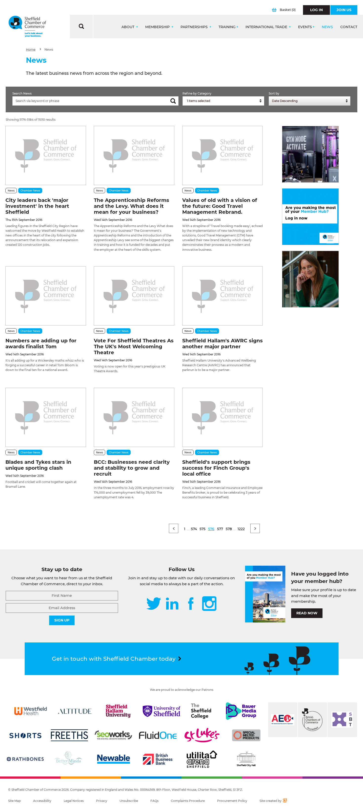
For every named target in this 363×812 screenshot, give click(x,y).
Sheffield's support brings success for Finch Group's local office (216, 468)
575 (202, 529)
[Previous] (173, 528)
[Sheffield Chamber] (27, 26)
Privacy (101, 801)
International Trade (266, 27)
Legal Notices (74, 801)
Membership (158, 27)
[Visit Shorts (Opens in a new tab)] (25, 735)
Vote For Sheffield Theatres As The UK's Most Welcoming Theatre (134, 346)
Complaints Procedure (188, 801)
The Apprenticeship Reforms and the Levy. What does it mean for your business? (131, 206)
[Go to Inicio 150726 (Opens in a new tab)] (310, 279)
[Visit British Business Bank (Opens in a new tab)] (158, 759)
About (128, 27)
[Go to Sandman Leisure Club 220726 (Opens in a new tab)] (310, 154)
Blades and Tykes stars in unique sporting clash (38, 465)
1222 (241, 529)
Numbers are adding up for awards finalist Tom (41, 343)
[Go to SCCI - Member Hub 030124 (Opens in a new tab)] (310, 216)
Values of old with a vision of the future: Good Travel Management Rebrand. (219, 206)
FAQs (154, 801)
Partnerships (195, 27)
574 (194, 529)
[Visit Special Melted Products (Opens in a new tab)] (246, 735)
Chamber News (30, 190)
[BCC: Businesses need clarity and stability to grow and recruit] (134, 417)
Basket (288, 10)
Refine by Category (196, 93)
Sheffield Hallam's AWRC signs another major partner (222, 343)
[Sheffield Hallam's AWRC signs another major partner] (222, 296)
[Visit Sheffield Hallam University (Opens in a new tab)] (118, 711)
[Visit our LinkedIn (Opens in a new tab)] (172, 604)
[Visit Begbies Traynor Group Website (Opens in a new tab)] (312, 719)
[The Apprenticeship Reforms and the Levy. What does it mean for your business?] (134, 155)
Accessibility (42, 801)
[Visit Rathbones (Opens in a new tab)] (25, 759)
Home (31, 49)
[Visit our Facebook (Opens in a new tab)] (191, 604)
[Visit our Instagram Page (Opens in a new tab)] (209, 604)
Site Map (14, 801)
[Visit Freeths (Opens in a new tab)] (69, 735)
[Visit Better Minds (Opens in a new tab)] (69, 759)
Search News (22, 93)
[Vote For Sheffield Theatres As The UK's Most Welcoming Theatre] (134, 296)
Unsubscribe (129, 801)
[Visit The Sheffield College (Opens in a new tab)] (201, 711)
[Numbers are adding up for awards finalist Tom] (45, 296)
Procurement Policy (232, 801)
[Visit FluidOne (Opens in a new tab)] (158, 735)
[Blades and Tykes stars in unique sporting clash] (45, 417)
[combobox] (223, 101)
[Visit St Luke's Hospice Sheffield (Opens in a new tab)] (202, 735)
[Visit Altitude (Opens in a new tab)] (75, 711)
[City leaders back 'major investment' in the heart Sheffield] (45, 155)
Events (305, 27)
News (327, 27)
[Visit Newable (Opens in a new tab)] (113, 759)
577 (220, 529)
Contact (348, 27)
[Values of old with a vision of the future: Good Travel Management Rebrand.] (222, 155)
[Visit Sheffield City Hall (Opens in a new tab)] (246, 759)
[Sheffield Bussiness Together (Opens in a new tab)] (342, 719)
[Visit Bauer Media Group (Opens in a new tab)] (241, 711)
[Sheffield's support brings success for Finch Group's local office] (222, 417)
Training (227, 27)
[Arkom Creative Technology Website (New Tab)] (284, 801)
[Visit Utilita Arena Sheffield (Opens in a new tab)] (202, 759)
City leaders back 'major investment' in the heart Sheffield (37, 206)
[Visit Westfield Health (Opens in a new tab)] (30, 711)
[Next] (255, 528)
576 (211, 529)
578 (229, 529)
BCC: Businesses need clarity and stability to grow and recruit (132, 468)
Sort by (274, 93)
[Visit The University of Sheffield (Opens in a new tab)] (161, 711)
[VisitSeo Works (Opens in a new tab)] (113, 735)
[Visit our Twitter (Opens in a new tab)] (153, 604)
